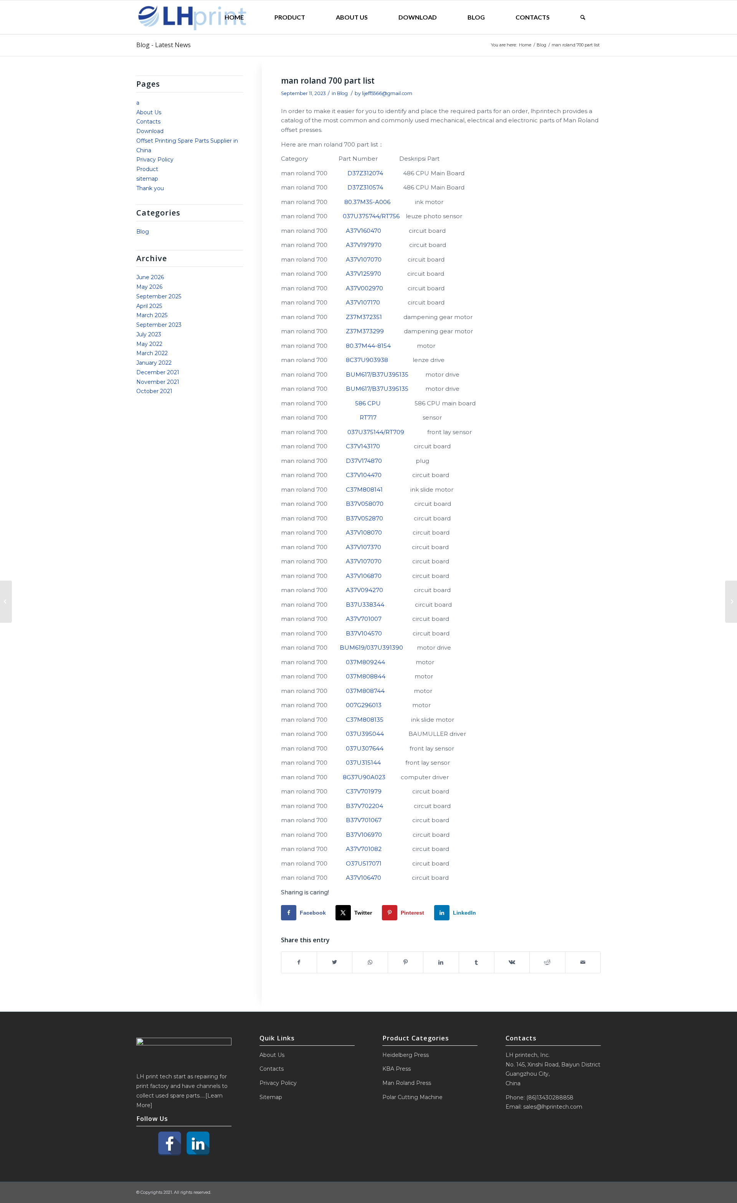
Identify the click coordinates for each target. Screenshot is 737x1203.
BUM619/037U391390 (371, 647)
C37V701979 (364, 791)
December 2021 (157, 372)
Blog (342, 93)
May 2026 (149, 286)
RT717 (368, 417)
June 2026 (150, 277)
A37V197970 (364, 244)
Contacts (148, 121)
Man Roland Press (406, 1083)
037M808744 (365, 690)
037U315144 (363, 762)
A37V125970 (363, 273)
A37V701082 (364, 848)
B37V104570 (364, 633)
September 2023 (159, 324)
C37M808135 (364, 719)
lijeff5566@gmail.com (387, 93)
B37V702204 (364, 806)
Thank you (150, 188)
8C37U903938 (367, 360)
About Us (148, 112)
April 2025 (149, 306)
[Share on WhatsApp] (369, 962)
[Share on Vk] (511, 962)
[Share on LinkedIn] (440, 962)
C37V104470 (364, 475)
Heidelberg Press (405, 1055)
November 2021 (157, 382)
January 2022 (154, 362)
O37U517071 (364, 863)
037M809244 (365, 662)
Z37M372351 (364, 317)
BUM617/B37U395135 (377, 374)
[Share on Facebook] (299, 962)
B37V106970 (364, 834)
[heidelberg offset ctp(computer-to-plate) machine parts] (6, 602)
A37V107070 (364, 259)
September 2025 (158, 296)
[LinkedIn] (198, 1143)
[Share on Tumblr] (476, 962)
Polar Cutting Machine (412, 1097)
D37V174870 (364, 460)
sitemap (147, 178)
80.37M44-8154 (368, 345)
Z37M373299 (365, 331)
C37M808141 (364, 489)
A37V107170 (363, 302)
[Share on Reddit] (547, 962)
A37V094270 (364, 590)
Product (147, 169)
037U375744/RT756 (371, 216)
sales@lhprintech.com (552, 1106)
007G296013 (364, 705)
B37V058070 (364, 503)
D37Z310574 (365, 187)
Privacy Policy (155, 159)
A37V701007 (364, 618)
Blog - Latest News (163, 45)
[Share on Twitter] (334, 962)
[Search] (583, 17)
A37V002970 (364, 288)
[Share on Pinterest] (405, 962)
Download (150, 131)
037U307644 (364, 748)
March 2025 (151, 315)
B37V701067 (364, 820)
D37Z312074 (365, 173)
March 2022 (152, 353)
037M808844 (365, 676)
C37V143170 (363, 446)
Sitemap (270, 1097)
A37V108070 (364, 532)
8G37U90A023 (364, 777)
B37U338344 (365, 604)
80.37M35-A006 (367, 202)
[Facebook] (169, 1143)
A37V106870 (364, 575)
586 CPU (368, 403)
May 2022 (149, 344)
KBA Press (396, 1068)
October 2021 (154, 391)
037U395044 (365, 733)
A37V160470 (363, 230)
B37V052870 (364, 518)
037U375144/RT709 (375, 432)
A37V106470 (363, 877)
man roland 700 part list (328, 80)
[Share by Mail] (582, 962)
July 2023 (148, 334)
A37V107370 (363, 547)
